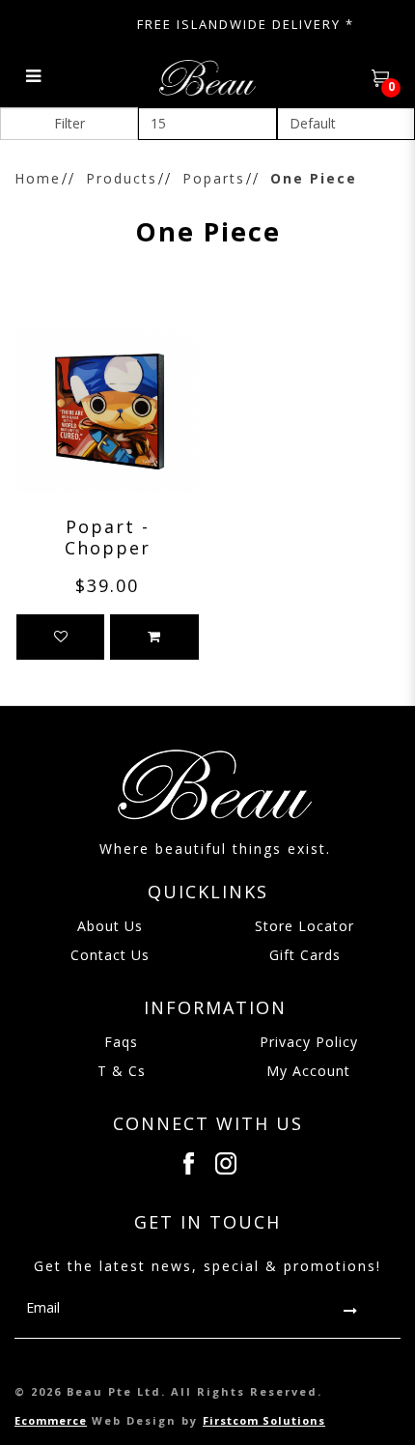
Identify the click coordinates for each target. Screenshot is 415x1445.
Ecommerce (50, 1420)
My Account (308, 1071)
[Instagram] (226, 1163)
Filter (69, 123)
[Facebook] (189, 1163)
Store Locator (304, 926)
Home (37, 178)
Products (121, 178)
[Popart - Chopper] (107, 412)
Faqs (121, 1042)
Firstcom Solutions (264, 1420)
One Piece (313, 178)
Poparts (213, 178)
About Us (110, 926)
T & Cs (121, 1071)
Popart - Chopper (108, 537)
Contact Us (110, 955)
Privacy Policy (309, 1042)
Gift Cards (305, 955)
